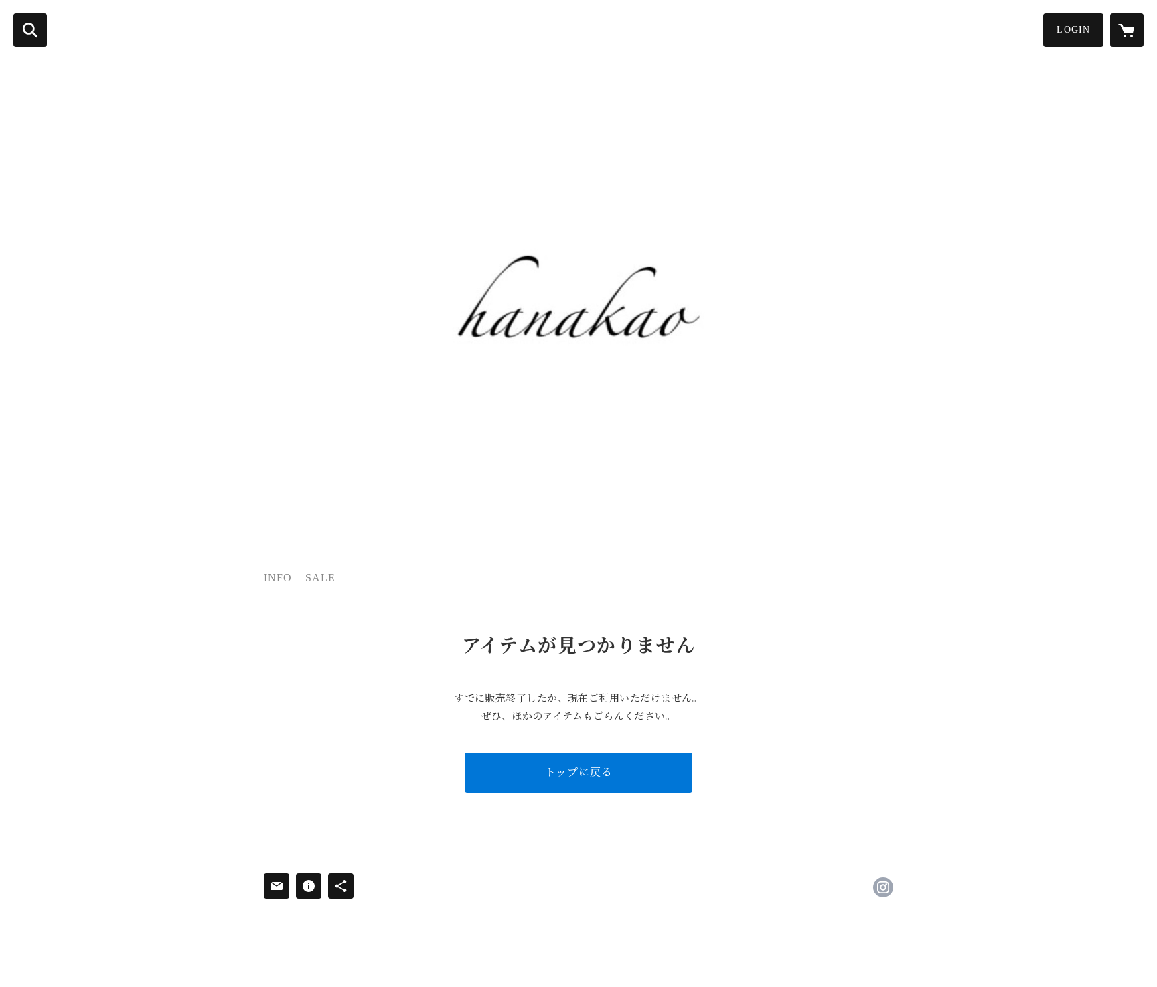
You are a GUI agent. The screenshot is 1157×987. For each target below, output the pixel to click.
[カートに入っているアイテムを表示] (1127, 30)
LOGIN (1073, 30)
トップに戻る (579, 772)
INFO (278, 577)
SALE (320, 577)
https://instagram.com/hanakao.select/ (883, 887)
